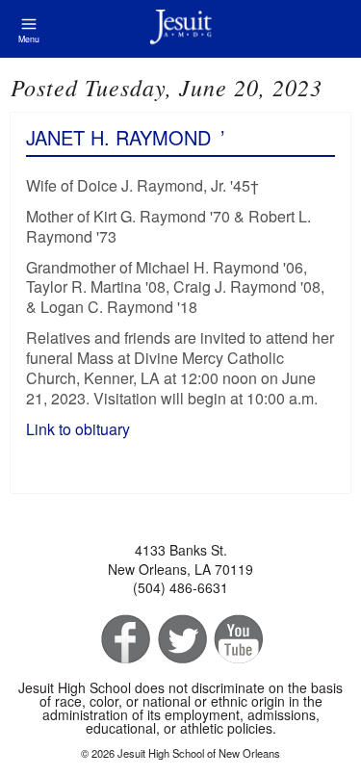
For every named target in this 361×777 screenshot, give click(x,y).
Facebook (123, 639)
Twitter (180, 639)
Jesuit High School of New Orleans (180, 29)
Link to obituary (78, 429)
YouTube (237, 639)
